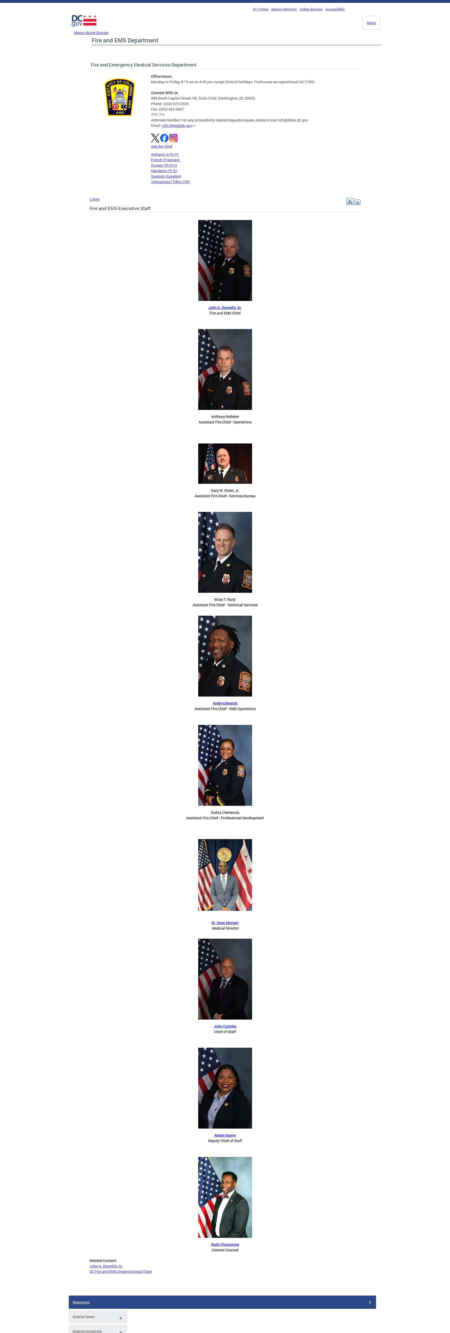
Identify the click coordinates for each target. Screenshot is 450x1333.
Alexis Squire (225, 1135)
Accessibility (335, 9)
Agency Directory (284, 9)
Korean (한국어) (164, 165)
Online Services (311, 9)
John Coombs (225, 1026)
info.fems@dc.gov (177, 125)
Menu (371, 22)
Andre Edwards (225, 703)
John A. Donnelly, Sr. (225, 307)
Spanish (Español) (166, 176)
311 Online (260, 9)
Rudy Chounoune (225, 1244)
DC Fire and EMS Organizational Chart (121, 1271)
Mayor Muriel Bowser (91, 32)
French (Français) (165, 159)
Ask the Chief (161, 146)
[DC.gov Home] (84, 28)
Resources (81, 1302)
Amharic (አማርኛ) (165, 154)
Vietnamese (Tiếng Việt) (170, 181)
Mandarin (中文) (164, 170)
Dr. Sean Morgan (225, 922)
